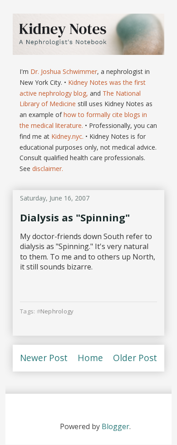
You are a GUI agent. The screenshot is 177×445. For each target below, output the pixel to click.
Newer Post (44, 358)
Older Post (135, 358)
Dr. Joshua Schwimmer (63, 71)
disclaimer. (47, 168)
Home (90, 358)
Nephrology (57, 311)
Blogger (115, 426)
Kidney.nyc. (67, 136)
